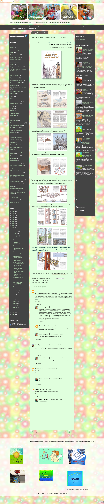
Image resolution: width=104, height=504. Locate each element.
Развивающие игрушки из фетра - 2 (18, 253)
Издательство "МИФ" (41, 280)
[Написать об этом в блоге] (58, 278)
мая (14, 299)
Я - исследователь (15, 155)
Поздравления (14, 120)
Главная (13, 26)
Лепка (11, 96)
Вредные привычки (15, 54)
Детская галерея (87, 26)
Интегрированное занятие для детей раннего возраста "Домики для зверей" (87, 49)
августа (15, 292)
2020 (13, 219)
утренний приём (14, 202)
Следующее (35, 432)
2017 (13, 225)
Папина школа (14, 113)
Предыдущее (68, 432)
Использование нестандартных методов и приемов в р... (18, 247)
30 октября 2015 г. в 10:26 (57, 307)
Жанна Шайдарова (43, 307)
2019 (13, 221)
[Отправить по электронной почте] (57, 278)
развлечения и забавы (15, 183)
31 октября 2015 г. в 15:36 (57, 334)
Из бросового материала (42, 26)
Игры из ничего (14, 75)
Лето (11, 98)
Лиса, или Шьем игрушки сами (86, 78)
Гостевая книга (32, 28)
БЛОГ (11, 47)
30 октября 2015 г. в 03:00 (55, 345)
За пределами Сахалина (16, 67)
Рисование (13, 132)
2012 (13, 314)
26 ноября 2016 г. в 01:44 (45, 389)
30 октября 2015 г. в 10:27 (57, 358)
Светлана (37, 291)
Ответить (37, 301)
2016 (13, 227)
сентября (15, 290)
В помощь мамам (68, 26)
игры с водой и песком (16, 165)
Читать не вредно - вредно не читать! (56, 280)
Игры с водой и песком (56, 26)
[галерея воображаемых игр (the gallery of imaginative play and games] (51, 463)
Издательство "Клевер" (16, 80)
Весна (11, 52)
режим (12, 186)
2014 (13, 310)
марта (15, 303)
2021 (13, 217)
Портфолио (31, 26)
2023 (13, 213)
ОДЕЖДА (12, 106)
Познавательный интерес (17, 122)
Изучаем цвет (14, 85)
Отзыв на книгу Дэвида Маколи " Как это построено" (18, 241)
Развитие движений (15, 130)
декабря (15, 231)
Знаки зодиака (14, 73)
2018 (13, 223)
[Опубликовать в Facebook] (61, 278)
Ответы (39, 304)
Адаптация (77, 26)
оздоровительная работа (17, 179)
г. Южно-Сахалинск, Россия (41, 282)
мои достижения (14, 170)
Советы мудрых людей (16, 144)
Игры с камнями (14, 78)
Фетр (11, 149)
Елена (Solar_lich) (39, 368)
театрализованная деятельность (15, 196)
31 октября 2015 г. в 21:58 (50, 368)
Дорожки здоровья (15, 59)
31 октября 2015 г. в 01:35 (50, 326)
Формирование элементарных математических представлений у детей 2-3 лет (87, 141)
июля (14, 294)
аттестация (13, 160)
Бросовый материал (15, 50)
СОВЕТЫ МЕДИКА (15, 140)
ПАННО (12, 110)
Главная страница (51, 432)
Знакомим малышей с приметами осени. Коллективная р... (18, 279)
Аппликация (13, 45)
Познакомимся (22, 26)
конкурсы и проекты (15, 168)
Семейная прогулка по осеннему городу (18, 263)
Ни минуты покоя (14, 103)
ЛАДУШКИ (13, 93)
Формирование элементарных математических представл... (18, 258)
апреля (15, 301)
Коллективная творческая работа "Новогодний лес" (87, 115)
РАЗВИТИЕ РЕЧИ (14, 127)
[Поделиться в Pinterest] (63, 278)
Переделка (13, 115)
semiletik (37, 389)
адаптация (13, 158)
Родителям (13, 135)
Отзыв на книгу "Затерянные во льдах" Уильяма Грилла (17, 267)
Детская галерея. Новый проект (87, 127)
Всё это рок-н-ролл (15, 57)
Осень (11, 108)
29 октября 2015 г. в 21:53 (46, 291)
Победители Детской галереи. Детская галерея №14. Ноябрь (87, 154)
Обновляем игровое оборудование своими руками (18, 283)
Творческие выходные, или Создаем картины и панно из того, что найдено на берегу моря (84, 65)
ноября (15, 233)
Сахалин (12, 142)
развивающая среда (15, 181)
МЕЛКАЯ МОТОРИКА (15, 101)
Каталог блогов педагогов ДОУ (19, 28)
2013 (13, 312)
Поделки (12, 118)
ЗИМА (11, 64)
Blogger (65, 493)
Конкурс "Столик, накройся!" (87, 90)
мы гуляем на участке (16, 172)
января (15, 307)
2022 (13, 215)
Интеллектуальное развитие (18, 87)
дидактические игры (15, 163)
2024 (13, 211)
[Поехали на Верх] (101, 502)
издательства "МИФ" (54, 44)
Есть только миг (14, 62)
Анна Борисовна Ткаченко (41, 345)
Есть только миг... (18, 237)
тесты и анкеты (14, 199)
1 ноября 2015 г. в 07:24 (56, 378)
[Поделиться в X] (60, 278)
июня (14, 297)
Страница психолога (15, 147)
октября (15, 235)
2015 (13, 230)
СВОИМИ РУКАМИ (15, 137)
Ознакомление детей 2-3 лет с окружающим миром (18, 273)
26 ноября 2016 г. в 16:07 (56, 399)
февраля (15, 305)
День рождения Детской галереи (18, 287)
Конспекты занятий (15, 91)
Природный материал (16, 125)
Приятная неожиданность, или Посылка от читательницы (87, 102)
